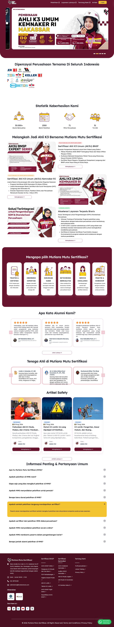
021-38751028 (14, 581)
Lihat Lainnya (56, 352)
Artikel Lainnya (56, 459)
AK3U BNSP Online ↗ (47, 566)
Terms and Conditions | (72, 623)
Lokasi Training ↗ (80, 569)
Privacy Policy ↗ (80, 572)
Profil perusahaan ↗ (81, 566)
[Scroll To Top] (111, 625)
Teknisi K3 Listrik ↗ (47, 586)
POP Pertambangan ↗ (48, 574)
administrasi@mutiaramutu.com (19, 585)
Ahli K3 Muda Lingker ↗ (65, 576)
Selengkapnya (69, 166)
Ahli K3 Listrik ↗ (46, 583)
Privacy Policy (86, 623)
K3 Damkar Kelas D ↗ (65, 585)
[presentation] (11, 332)
